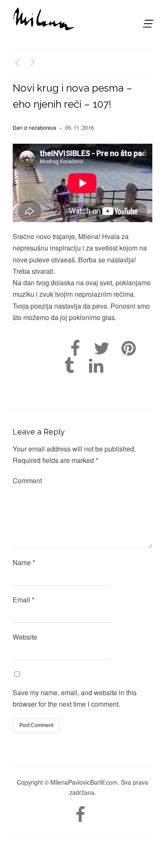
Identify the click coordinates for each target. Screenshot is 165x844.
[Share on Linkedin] (96, 365)
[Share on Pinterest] (129, 348)
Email (23, 599)
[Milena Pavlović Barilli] (44, 18)
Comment (27, 480)
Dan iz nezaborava (34, 127)
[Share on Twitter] (102, 348)
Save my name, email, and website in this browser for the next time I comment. (75, 698)
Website (25, 637)
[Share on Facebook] (75, 348)
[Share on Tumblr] (69, 365)
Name (24, 562)
